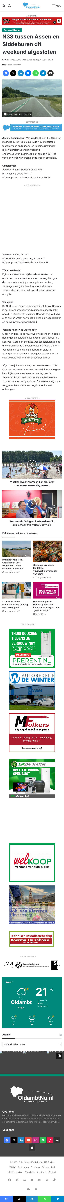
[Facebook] (6, 73)
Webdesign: (38, 1162)
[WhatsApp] (35, 73)
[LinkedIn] (21, 73)
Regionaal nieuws (12, 30)
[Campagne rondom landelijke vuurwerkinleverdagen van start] (47, 551)
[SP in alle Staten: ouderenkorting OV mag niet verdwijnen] (16, 590)
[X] (13, 73)
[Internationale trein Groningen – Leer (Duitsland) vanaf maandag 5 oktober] (16, 549)
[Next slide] (59, 965)
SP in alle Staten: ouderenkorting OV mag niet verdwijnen (15, 604)
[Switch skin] (9, 6)
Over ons (35, 1167)
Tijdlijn (12, 1167)
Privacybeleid (48, 1167)
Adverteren (23, 1167)
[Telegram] (43, 73)
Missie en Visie (15, 1172)
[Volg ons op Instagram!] (59, 1055)
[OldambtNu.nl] (32, 5)
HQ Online (49, 1162)
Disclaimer (29, 1172)
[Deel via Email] (50, 73)
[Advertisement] (32, 219)
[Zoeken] (3, 6)
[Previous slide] (5, 965)
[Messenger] (28, 73)
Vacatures (41, 1172)
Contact (52, 1172)
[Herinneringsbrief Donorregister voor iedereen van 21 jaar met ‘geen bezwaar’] (47, 590)
